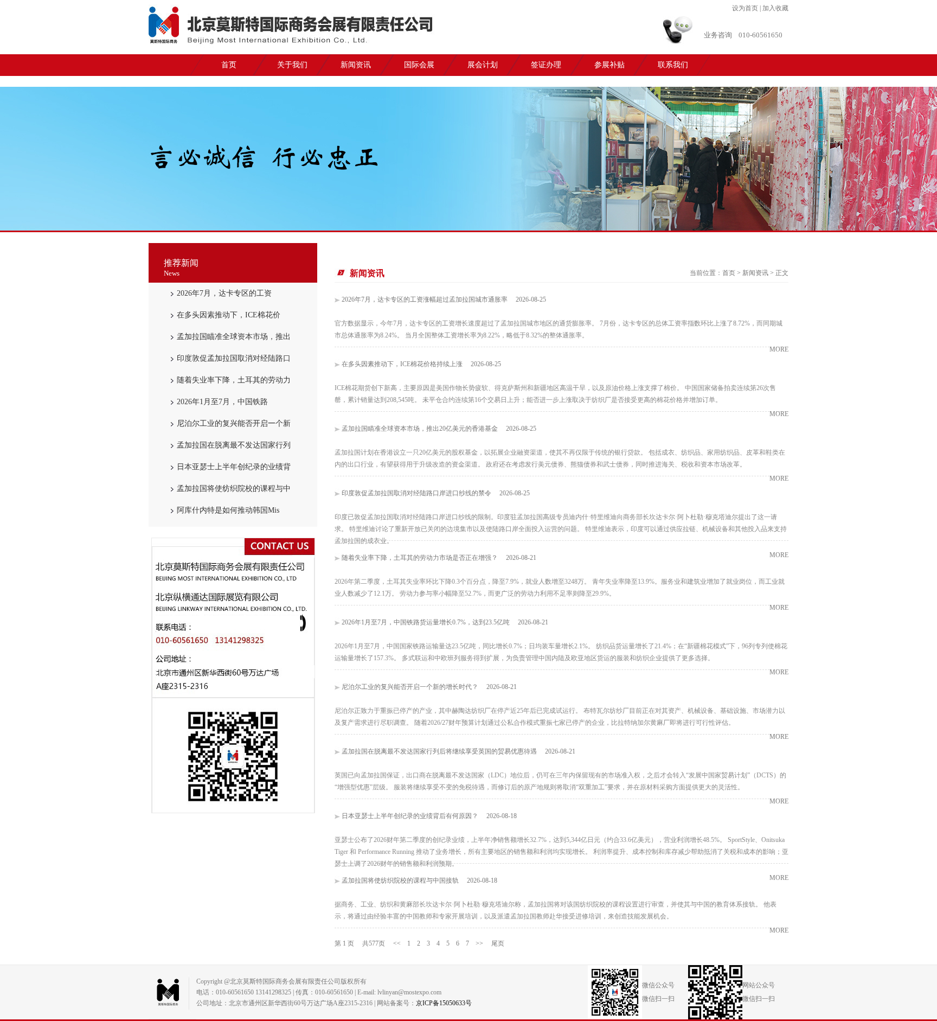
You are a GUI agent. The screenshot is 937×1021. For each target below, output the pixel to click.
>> (479, 943)
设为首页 (745, 8)
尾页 (497, 943)
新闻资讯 (356, 65)
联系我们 (673, 65)
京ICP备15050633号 (444, 1003)
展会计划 (482, 65)
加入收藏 (775, 8)
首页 (228, 65)
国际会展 (419, 65)
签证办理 (546, 65)
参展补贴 (609, 65)
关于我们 (292, 65)
